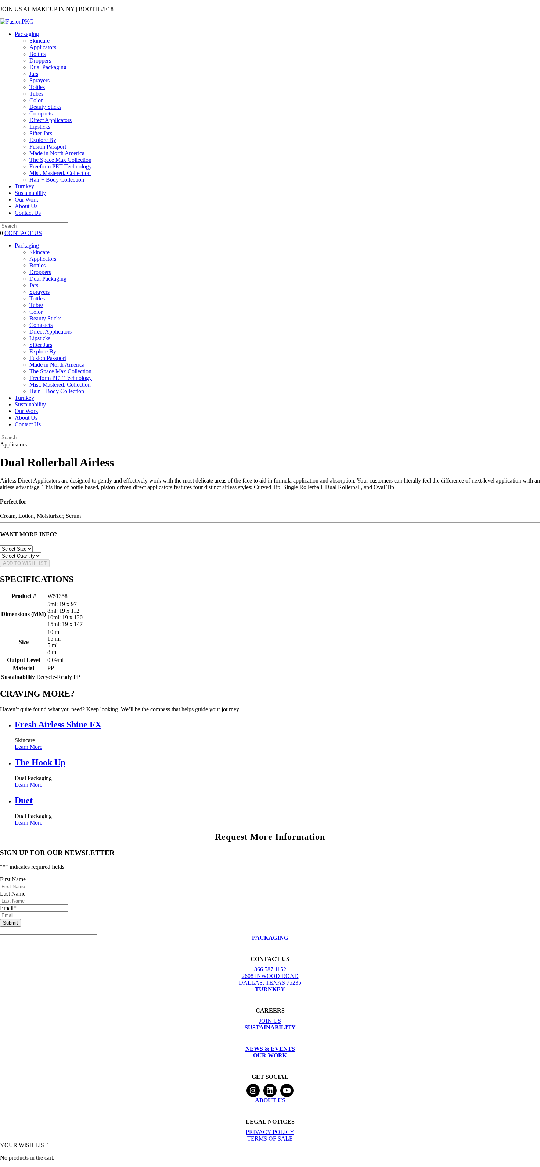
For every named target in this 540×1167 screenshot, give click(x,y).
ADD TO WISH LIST (25, 563)
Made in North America (56, 153)
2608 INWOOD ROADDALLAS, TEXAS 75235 (270, 979)
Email (8, 908)
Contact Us (28, 213)
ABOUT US (270, 1100)
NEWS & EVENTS (270, 1049)
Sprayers (39, 80)
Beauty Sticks (45, 107)
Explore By (42, 140)
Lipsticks (39, 127)
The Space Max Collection (60, 160)
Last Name (12, 893)
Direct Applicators (50, 120)
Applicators (42, 47)
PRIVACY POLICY (270, 1132)
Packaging (27, 34)
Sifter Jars (40, 133)
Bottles (37, 54)
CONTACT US (23, 233)
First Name (13, 879)
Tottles (37, 87)
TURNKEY (270, 989)
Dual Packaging (47, 67)
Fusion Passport (47, 146)
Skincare (39, 41)
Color (36, 100)
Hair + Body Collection (56, 180)
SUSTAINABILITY (270, 1027)
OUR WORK (270, 1055)
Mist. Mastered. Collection (60, 173)
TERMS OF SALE (270, 1138)
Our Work (26, 199)
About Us (26, 206)
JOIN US (270, 1021)
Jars (33, 74)
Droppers (40, 60)
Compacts (41, 113)
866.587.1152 (270, 969)
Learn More (28, 747)
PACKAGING (270, 938)
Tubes (36, 93)
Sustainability (30, 193)
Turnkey (24, 186)
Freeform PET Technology (60, 166)
